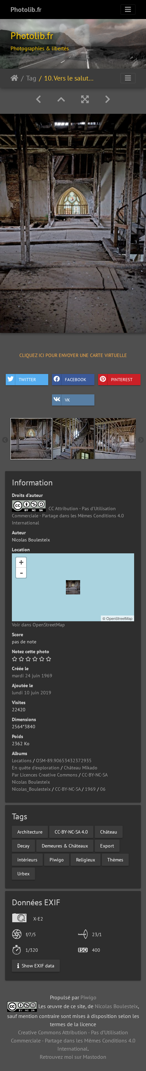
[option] (31, 439)
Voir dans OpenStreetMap (38, 625)
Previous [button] (5, 440)
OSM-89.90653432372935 (64, 760)
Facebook (75, 379)
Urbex (23, 873)
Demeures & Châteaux (65, 845)
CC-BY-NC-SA (95, 775)
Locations (22, 760)
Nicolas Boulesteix (31, 782)
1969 (90, 789)
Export (107, 845)
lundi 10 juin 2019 (31, 693)
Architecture (29, 831)
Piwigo (57, 859)
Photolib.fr (26, 9)
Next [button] (141, 440)
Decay (23, 845)
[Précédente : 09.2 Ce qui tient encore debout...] (38, 99)
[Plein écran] (85, 99)
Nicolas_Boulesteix (31, 789)
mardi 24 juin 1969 (32, 676)
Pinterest (121, 379)
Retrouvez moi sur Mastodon (73, 1056)
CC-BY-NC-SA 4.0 (71, 831)
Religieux (85, 859)
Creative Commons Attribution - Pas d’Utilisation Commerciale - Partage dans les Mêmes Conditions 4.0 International (73, 1040)
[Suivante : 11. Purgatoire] (107, 99)
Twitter (27, 379)
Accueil (14, 78)
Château (108, 831)
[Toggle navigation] (128, 9)
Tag (31, 78)
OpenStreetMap (119, 618)
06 (103, 789)
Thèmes (115, 859)
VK (67, 400)
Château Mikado (80, 768)
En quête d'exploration (35, 768)
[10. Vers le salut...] (73, 587)
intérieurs (27, 859)
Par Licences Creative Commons (44, 775)
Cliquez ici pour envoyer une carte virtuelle (73, 355)
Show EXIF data (37, 966)
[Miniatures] (61, 99)
